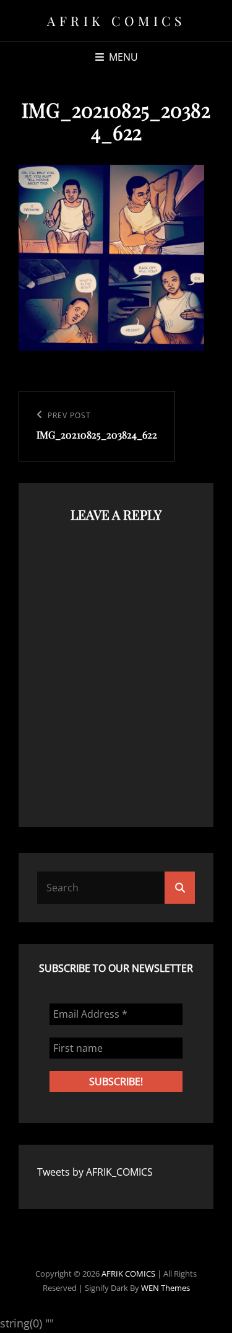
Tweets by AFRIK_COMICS (95, 1172)
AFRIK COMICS (116, 20)
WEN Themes (165, 1287)
